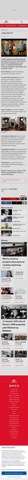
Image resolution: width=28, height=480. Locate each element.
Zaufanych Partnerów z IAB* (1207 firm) (9, 458)
